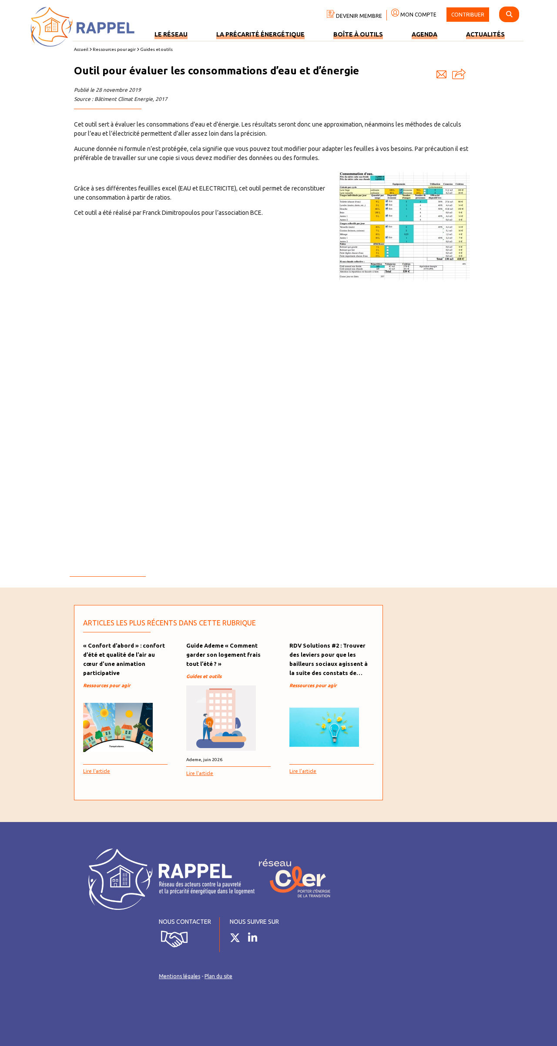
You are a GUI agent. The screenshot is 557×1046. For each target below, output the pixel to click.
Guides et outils (156, 49)
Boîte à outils (358, 34)
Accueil (81, 49)
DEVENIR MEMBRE (358, 16)
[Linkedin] (256, 939)
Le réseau (171, 34)
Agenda (424, 34)
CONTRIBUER (467, 14)
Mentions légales (179, 976)
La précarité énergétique (260, 34)
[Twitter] (238, 939)
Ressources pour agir (114, 49)
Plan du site (218, 976)
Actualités (485, 34)
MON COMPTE (417, 14)
